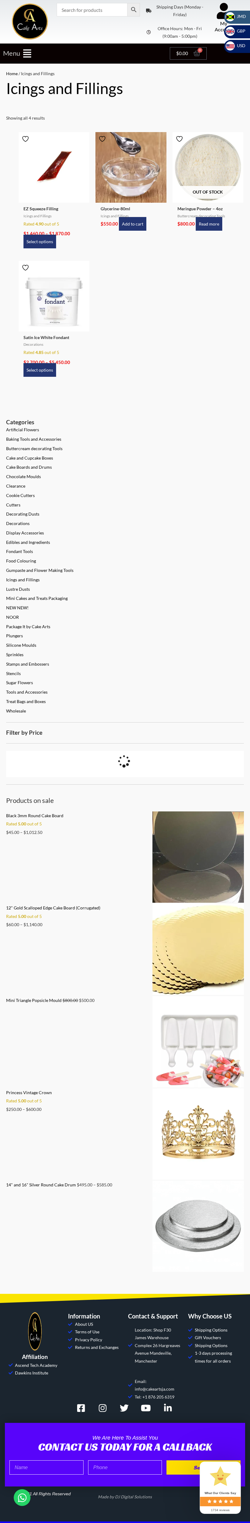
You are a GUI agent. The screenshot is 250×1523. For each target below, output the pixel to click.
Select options (40, 241)
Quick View (54, 198)
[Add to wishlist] (26, 139)
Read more (209, 223)
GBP (237, 30)
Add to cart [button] (132, 223)
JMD (238, 16)
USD (237, 45)
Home (12, 73)
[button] (83, 53)
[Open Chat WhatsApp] (22, 1497)
